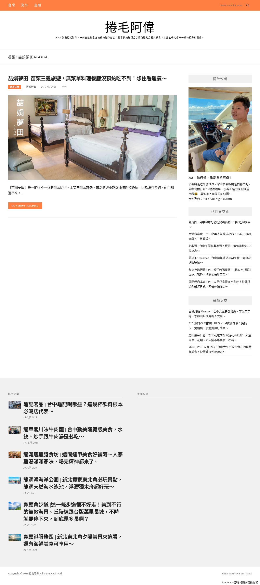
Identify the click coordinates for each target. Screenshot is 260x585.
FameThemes (245, 573)
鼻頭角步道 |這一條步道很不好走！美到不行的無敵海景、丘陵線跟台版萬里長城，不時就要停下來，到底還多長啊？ (72, 512)
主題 (37, 5)
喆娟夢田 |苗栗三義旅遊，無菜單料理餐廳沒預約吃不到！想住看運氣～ (87, 78)
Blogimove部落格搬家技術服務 (240, 582)
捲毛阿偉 (130, 27)
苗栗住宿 (14, 87)
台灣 (11, 5)
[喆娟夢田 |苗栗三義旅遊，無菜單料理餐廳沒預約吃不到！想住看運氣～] (92, 137)
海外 (24, 5)
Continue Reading (25, 205)
